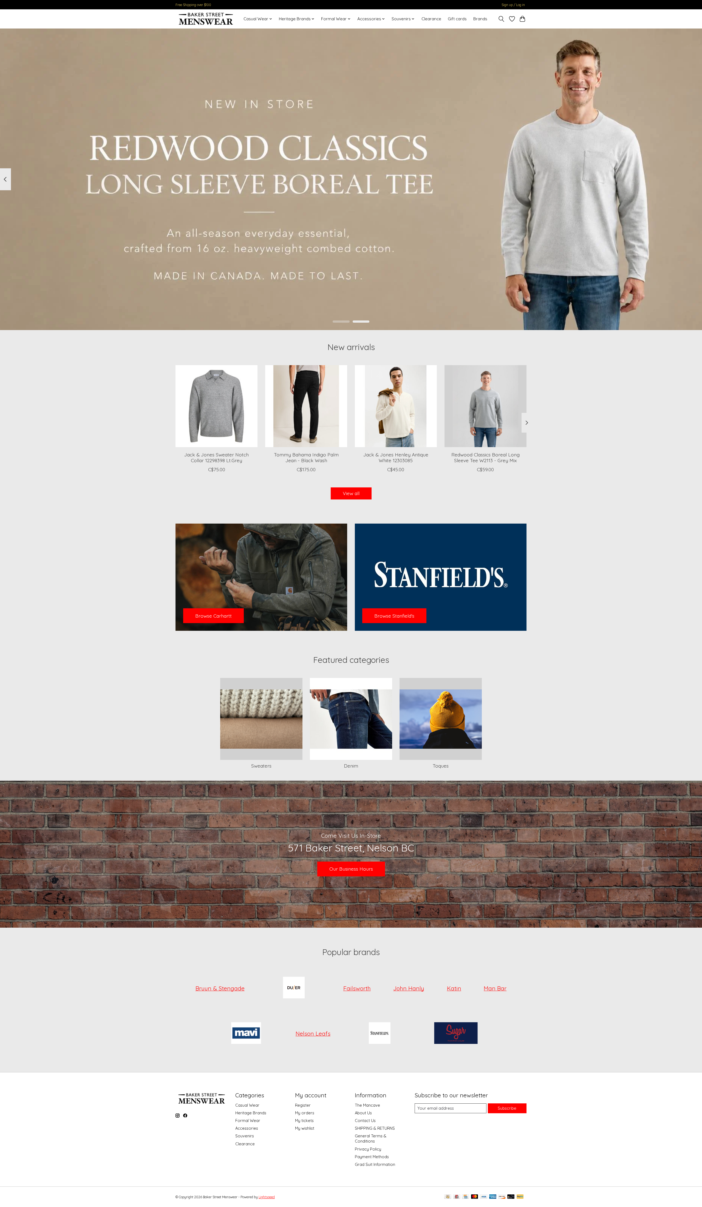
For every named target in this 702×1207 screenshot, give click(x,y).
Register (303, 1105)
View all (351, 493)
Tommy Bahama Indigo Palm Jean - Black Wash (306, 457)
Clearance (431, 18)
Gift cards (457, 18)
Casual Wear (247, 1105)
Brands (480, 18)
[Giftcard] (456, 1197)
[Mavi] (246, 1033)
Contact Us (365, 1120)
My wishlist (304, 1128)
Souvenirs (244, 1135)
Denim (351, 766)
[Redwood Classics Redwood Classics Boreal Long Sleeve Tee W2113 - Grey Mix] (485, 406)
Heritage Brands (250, 1112)
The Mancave (367, 1105)
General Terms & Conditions (370, 1138)
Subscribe (507, 1108)
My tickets (304, 1120)
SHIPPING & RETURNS (375, 1128)
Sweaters (261, 766)
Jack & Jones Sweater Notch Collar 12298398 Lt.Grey (216, 457)
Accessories (246, 1128)
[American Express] (492, 1197)
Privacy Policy (368, 1149)
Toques (441, 766)
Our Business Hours (351, 869)
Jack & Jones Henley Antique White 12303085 (395, 457)
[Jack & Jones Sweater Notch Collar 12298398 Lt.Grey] (216, 406)
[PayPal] (520, 1197)
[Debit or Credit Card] (510, 1197)
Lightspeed (267, 1197)
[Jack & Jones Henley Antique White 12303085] (396, 406)
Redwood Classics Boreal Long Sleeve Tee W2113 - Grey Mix (485, 457)
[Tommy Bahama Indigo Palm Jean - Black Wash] (306, 406)
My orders (304, 1112)
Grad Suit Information (375, 1164)
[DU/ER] (294, 988)
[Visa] (483, 1197)
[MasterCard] (474, 1197)
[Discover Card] (501, 1197)
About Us (363, 1112)
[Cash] (447, 1197)
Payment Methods (372, 1156)
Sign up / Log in (513, 5)
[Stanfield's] (380, 1033)
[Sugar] (455, 1033)
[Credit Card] (465, 1197)
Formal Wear (247, 1120)
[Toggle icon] (501, 19)
